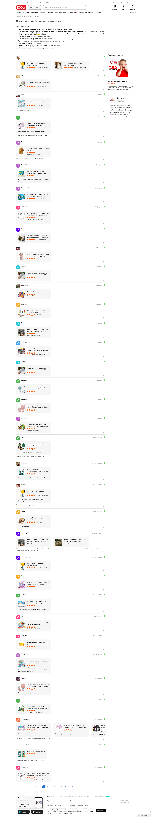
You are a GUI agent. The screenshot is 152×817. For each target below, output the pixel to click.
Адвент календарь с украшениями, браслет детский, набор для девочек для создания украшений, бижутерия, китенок (37, 602)
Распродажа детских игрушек (117, 81)
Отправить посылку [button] (32, 3)
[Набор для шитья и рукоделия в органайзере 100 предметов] (96, 728)
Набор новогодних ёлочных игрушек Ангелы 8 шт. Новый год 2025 (74, 540)
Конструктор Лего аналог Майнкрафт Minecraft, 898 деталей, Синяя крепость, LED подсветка (37, 195)
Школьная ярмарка (60, 12)
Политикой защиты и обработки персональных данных (70, 812)
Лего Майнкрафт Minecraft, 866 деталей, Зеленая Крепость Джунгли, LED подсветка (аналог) (37, 707)
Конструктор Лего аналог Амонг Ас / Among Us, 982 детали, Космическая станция (37, 349)
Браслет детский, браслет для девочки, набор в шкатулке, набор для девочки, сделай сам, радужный (38, 255)
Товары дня (81, 796)
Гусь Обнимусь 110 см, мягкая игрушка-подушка (73, 64)
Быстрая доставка (70, 796)
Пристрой (91, 12)
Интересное (83, 12)
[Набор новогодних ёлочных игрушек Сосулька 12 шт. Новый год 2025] (21, 332)
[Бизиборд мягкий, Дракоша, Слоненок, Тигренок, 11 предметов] (21, 446)
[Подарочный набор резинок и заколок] (21, 294)
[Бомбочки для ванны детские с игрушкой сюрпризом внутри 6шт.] (21, 174)
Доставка (133, 12)
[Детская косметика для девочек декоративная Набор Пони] (21, 126)
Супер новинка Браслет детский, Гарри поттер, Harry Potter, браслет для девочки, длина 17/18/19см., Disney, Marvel (38, 214)
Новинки (42, 12)
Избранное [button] (116, 3)
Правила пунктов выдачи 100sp (79, 805)
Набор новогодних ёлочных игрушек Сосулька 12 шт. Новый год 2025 (37, 330)
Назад (38, 787)
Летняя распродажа (32, 12)
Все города (21, 3)
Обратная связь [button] (131, 3)
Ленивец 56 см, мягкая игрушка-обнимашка (36, 518)
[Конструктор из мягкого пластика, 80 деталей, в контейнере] (21, 625)
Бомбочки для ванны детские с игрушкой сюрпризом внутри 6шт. (36, 172)
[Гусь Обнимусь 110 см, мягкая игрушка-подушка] (58, 66)
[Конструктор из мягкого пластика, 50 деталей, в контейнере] (21, 663)
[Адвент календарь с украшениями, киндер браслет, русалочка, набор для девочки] (58, 728)
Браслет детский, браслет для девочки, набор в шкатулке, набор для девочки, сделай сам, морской (38, 685)
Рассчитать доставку (53, 803)
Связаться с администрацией (55, 805)
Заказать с (104, 796)
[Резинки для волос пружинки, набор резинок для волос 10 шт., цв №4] (21, 275)
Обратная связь (144, 815)
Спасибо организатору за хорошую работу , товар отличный (35, 45)
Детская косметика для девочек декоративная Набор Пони (36, 124)
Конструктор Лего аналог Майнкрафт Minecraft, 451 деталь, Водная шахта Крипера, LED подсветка (37, 425)
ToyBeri (121, 98)
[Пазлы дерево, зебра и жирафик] (21, 754)
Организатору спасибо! (25, 47)
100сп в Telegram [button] (44, 3)
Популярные (20, 12)
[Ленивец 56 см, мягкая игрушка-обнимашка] (21, 520)
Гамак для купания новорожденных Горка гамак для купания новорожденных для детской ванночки (38, 102)
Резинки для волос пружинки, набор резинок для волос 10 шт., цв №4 (37, 274)
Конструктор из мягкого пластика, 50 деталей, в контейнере (37, 662)
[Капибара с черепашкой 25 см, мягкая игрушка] (21, 151)
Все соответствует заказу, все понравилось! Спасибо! (33, 48)
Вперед (82, 787)
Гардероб (50, 12)
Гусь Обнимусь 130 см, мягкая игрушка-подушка (35, 64)
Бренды (98, 12)
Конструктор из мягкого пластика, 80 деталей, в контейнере (37, 623)
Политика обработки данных (78, 801)
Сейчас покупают (92, 796)
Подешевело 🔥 (73, 12)
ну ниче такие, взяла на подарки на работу (30, 36)
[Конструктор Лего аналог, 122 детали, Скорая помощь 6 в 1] (21, 84)
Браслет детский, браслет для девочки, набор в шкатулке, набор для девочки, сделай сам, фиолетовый (38, 406)
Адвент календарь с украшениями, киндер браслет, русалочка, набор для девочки (75, 726)
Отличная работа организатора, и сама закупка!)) (32, 38)
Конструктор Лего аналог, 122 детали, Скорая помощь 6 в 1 (38, 83)
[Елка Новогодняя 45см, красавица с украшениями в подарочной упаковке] (21, 238)
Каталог (36, 7)
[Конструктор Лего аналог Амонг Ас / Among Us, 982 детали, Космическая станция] (21, 351)
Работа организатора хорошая (27, 43)
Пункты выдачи (51, 801)
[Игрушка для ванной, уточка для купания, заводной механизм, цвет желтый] (21, 644)
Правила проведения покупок (78, 803)
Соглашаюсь (101, 810)
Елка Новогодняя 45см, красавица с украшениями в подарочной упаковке (37, 236)
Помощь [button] (123, 3)
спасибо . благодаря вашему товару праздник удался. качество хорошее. (39, 41)
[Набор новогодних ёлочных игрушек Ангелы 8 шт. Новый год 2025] (58, 542)
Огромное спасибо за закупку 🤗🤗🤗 (29, 34)
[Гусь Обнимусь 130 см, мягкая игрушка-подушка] (21, 66)
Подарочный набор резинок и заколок (38, 292)
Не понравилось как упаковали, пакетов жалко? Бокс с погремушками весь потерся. (42, 29)
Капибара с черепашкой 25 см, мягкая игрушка (38, 149)
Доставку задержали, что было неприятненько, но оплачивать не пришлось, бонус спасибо (44, 40)
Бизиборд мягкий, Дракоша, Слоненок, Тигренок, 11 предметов (38, 445)
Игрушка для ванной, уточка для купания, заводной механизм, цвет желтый (37, 643)
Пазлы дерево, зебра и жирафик (36, 751)
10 (76, 787)
